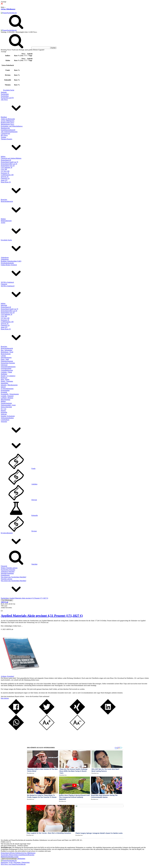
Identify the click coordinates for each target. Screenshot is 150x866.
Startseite (4, 92)
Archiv (3, 222)
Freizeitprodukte (6, 368)
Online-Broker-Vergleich (9, 265)
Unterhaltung (5, 420)
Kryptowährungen (7, 533)
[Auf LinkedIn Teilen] (108, 714)
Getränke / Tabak (6, 372)
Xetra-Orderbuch (16, 853)
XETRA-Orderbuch (7, 282)
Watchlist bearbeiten (7, 573)
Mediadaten (21, 858)
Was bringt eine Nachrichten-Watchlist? (13, 577)
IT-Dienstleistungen (7, 388)
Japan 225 (4, 180)
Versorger (4, 421)
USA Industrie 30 (6, 167)
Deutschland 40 (6, 160)
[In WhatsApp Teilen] (16, 729)
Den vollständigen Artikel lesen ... (12, 626)
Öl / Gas (3, 409)
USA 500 (4, 169)
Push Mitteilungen (7, 600)
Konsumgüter (5, 390)
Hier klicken (5, 698)
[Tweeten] (46, 714)
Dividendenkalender (7, 263)
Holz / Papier (5, 379)
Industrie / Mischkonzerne (9, 385)
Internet (3, 387)
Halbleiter (4, 374)
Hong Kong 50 (6, 182)
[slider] (4, 609)
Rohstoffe (4, 412)
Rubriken (4, 117)
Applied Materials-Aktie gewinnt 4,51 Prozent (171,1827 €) (42, 615)
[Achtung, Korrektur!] (20, 674)
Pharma (3, 410)
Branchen (4, 199)
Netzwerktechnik (6, 407)
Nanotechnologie (6, 403)
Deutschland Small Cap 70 (9, 162)
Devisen (34, 531)
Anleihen (34, 484)
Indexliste (4, 305)
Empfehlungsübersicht (8, 130)
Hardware (4, 377)
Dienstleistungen (6, 357)
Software (4, 414)
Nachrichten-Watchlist (8, 570)
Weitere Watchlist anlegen (9, 568)
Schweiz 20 (4, 176)
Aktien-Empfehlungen (21, 855)
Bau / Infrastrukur (6, 350)
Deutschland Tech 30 (7, 165)
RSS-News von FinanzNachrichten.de (13, 864)
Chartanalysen (5, 133)
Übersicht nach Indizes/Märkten (11, 158)
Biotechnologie (6, 354)
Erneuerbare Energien (8, 363)
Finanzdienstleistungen (8, 366)
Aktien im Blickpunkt (8, 119)
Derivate (34, 500)
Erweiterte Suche (8, 90)
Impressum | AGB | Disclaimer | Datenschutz (15, 862)
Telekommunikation (7, 418)
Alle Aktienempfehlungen (9, 132)
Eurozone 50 (5, 173)
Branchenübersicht (7, 201)
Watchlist (34, 564)
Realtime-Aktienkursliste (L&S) (11, 261)
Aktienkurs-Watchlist (7, 571)
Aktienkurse (5, 257)
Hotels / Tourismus (7, 381)
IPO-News (4, 135)
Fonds (33, 468)
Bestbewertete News (7, 122)
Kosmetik (4, 392)
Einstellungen (5, 575)
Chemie (3, 356)
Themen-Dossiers (6, 139)
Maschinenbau (5, 399)
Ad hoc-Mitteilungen (8, 9)
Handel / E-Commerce (8, 376)
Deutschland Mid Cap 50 (9, 164)
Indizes (3, 156)
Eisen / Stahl (5, 359)
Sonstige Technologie (8, 416)
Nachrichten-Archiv (12, 856)
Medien (3, 219)
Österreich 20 (5, 178)
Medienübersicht (6, 221)
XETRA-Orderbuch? (8, 286)
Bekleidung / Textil (7, 352)
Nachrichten (5, 94)
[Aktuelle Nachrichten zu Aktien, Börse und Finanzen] (9, 13)
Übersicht (4, 284)
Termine (3, 137)
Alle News (4, 99)
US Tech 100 (5, 171)
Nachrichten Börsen (7, 855)
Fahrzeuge (4, 365)
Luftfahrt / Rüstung (7, 398)
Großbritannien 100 (7, 175)
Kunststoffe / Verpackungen (10, 394)
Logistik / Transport (7, 396)
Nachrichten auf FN (7, 98)
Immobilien (4, 383)
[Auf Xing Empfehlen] (77, 714)
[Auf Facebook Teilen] (16, 714)
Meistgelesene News (7, 124)
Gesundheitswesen (7, 370)
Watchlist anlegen (6, 579)
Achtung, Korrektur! (7, 676)
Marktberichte (5, 128)
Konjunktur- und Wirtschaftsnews (12, 126)
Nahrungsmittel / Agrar (8, 405)
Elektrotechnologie (7, 361)
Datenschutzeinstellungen (9, 858)
